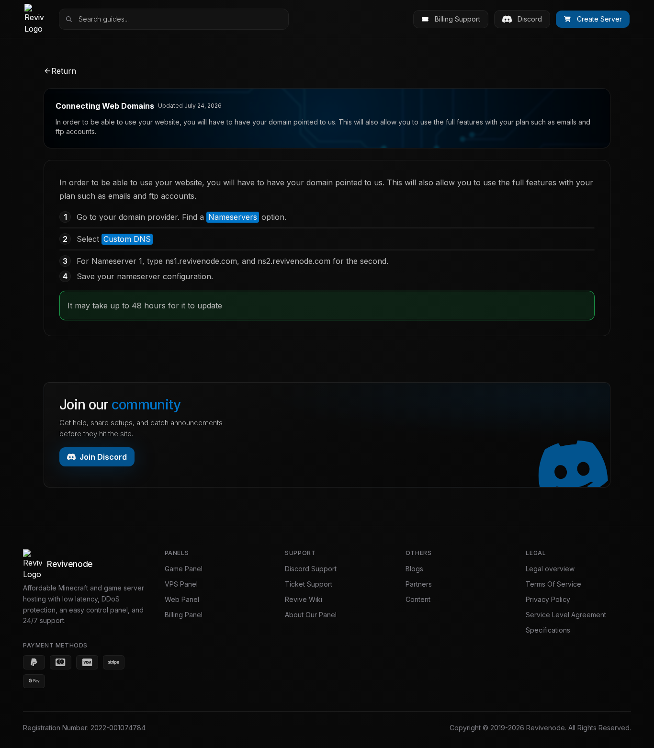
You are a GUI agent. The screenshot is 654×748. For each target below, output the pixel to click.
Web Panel (182, 599)
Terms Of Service (553, 584)
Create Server (599, 19)
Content (418, 599)
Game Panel (184, 569)
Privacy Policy (548, 599)
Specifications (548, 630)
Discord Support (311, 569)
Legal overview (550, 569)
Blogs (414, 569)
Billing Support (457, 19)
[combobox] (180, 19)
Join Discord (103, 457)
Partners (419, 584)
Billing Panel (184, 615)
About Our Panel (311, 615)
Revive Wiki (303, 599)
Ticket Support (308, 584)
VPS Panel (181, 584)
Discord (530, 19)
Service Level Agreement (566, 615)
